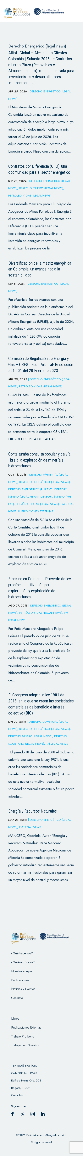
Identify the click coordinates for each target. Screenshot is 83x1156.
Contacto (17, 998)
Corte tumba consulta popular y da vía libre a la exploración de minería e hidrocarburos (39, 460)
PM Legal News (57, 744)
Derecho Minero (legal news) (41, 188)
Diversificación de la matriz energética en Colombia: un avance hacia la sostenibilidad (39, 269)
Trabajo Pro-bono (22, 1036)
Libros (15, 1018)
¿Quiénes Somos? (23, 962)
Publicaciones (20, 980)
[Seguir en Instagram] (32, 1114)
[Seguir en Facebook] (12, 1114)
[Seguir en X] (22, 1114)
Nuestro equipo (21, 971)
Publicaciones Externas (35, 511)
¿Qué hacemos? (22, 953)
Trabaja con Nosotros (25, 1045)
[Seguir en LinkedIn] (42, 1114)
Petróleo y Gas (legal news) (29, 195)
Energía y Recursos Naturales (32, 811)
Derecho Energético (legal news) (44, 482)
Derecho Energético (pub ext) (30, 489)
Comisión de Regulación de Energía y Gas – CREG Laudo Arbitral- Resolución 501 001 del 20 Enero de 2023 (40, 364)
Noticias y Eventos (23, 989)
